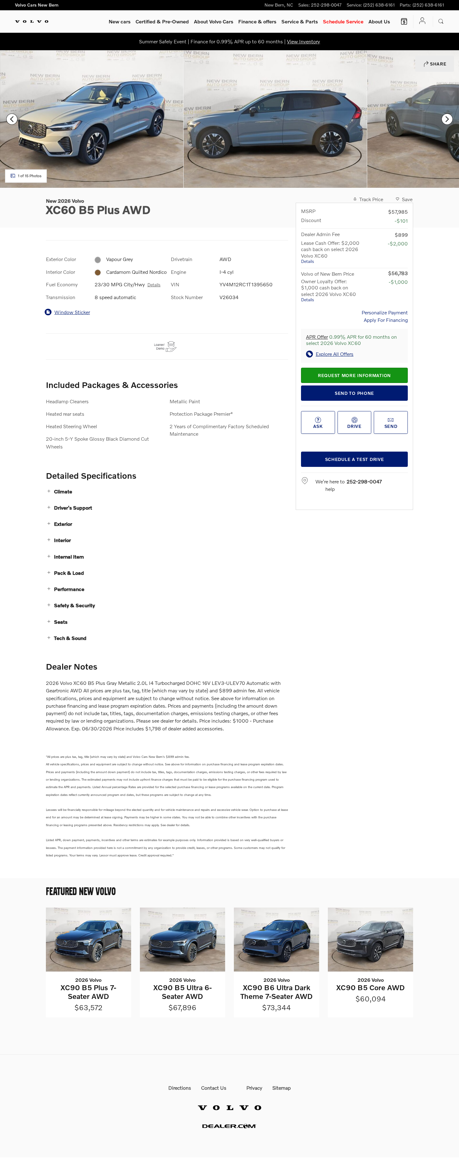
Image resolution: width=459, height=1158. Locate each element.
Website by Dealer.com (229, 1126)
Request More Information (354, 375)
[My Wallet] (404, 21)
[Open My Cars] (420, 21)
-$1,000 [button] (398, 282)
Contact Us (213, 1088)
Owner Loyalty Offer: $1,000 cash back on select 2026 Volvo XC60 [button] (328, 290)
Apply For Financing (386, 320)
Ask (318, 426)
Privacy (254, 1088)
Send (390, 426)
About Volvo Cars (213, 21)
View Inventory (303, 41)
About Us (379, 21)
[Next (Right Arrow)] (447, 119)
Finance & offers (257, 21)
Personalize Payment (385, 312)
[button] (167, 491)
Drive (354, 426)
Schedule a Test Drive (354, 459)
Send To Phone (354, 393)
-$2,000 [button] (398, 243)
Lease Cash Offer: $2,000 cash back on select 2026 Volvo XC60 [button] (330, 252)
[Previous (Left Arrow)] (12, 119)
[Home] (31, 21)
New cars (120, 21)
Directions (179, 1088)
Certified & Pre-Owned (162, 21)
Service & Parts (299, 21)
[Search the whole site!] (441, 21)
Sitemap (281, 1088)
